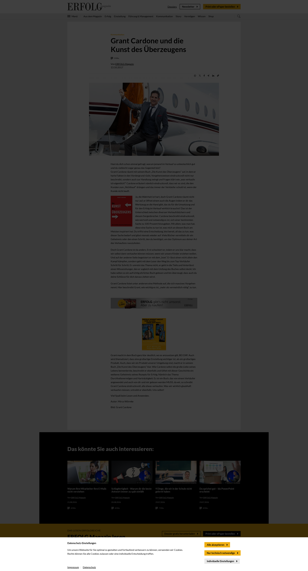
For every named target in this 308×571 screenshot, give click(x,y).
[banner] (154, 285)
